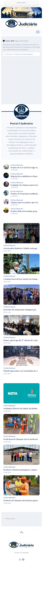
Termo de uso (10, 518)
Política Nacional (17, 165)
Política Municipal (9, 406)
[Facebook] (23, 559)
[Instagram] (20, 559)
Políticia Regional (9, 245)
